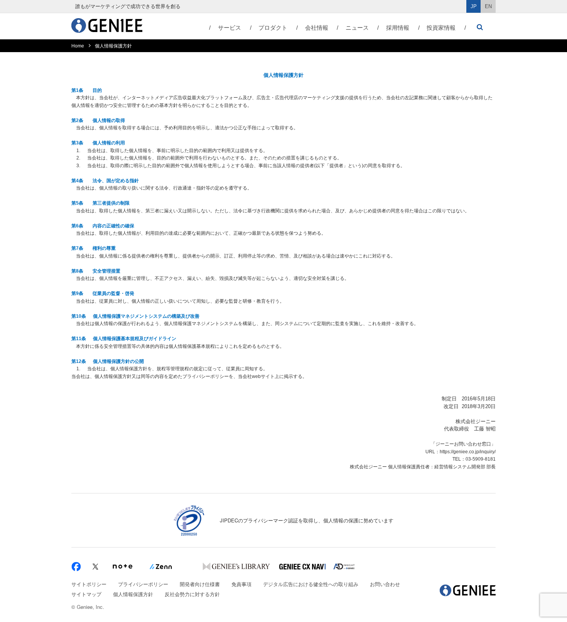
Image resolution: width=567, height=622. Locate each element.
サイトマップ (86, 594)
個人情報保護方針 (133, 594)
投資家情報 (441, 27)
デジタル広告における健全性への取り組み (310, 584)
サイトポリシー (88, 584)
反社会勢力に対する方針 (192, 594)
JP (474, 6)
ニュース (357, 27)
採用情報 (397, 27)
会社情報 (316, 27)
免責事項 (241, 584)
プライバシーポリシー (143, 584)
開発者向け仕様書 (200, 584)
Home (77, 46)
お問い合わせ (385, 584)
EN (488, 6)
